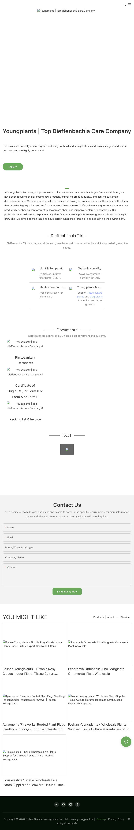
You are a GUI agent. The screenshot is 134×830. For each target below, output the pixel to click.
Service (125, 617)
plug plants (96, 296)
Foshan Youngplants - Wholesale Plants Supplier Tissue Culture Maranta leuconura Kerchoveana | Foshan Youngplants (99, 727)
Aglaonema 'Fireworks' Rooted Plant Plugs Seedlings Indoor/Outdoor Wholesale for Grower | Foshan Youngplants (34, 727)
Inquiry (13, 166)
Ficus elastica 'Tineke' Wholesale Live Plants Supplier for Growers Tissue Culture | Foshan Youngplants (34, 782)
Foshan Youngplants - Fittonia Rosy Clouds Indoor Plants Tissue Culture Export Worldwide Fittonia (29, 671)
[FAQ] (67, 449)
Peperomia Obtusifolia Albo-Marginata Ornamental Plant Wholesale (96, 671)
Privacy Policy (118, 819)
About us (112, 617)
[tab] (67, 187)
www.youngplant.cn (82, 819)
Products (98, 617)
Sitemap (101, 819)
